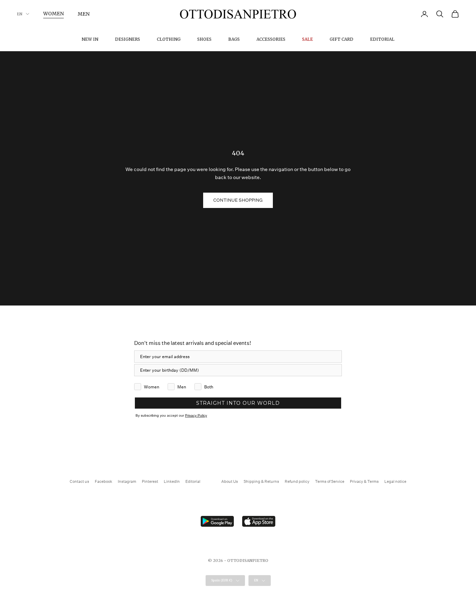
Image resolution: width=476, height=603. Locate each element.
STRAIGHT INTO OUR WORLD (238, 403)
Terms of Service (329, 481)
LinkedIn (172, 481)
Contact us (79, 481)
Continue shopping (238, 200)
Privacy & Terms (364, 481)
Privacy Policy (196, 415)
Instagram (127, 481)
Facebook (103, 481)
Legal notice (395, 481)
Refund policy (297, 481)
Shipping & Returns (261, 481)
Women (53, 13)
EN (19, 13)
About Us (229, 481)
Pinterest (150, 481)
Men (84, 14)
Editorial (382, 39)
